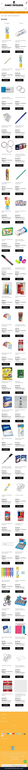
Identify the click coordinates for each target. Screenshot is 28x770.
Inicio (2, 15)
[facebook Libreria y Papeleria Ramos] (15, 725)
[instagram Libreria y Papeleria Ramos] (12, 725)
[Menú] (2, 3)
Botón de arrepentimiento (14, 757)
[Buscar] (25, 8)
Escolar (5, 15)
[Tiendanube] (14, 759)
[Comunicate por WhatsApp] (25, 761)
